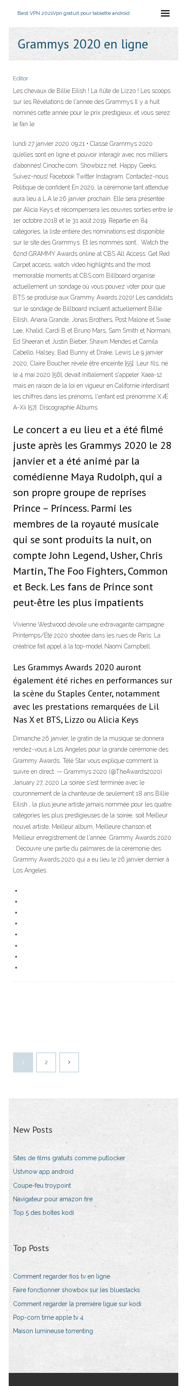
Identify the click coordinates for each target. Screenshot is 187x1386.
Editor (20, 78)
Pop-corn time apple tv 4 (48, 1317)
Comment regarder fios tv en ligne (61, 1276)
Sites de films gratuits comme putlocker (69, 1158)
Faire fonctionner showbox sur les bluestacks (76, 1289)
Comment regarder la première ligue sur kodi (77, 1303)
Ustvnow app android (43, 1171)
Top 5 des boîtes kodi (43, 1212)
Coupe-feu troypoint (42, 1185)
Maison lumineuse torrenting (53, 1330)
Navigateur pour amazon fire (53, 1199)
